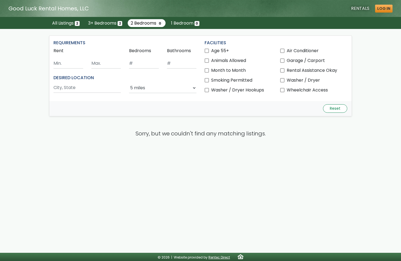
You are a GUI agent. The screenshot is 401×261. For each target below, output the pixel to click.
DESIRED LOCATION (73, 77)
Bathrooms (179, 51)
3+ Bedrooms (104, 23)
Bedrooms (140, 51)
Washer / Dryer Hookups (237, 90)
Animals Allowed (228, 60)
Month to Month (228, 70)
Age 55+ (220, 51)
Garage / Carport (306, 60)
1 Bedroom (184, 23)
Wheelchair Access (307, 90)
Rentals (360, 8)
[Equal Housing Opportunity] (240, 256)
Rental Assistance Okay (312, 70)
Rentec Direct (219, 257)
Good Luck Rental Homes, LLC (48, 8)
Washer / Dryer (303, 80)
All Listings (65, 23)
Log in (383, 8)
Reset (335, 108)
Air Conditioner (303, 51)
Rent (58, 51)
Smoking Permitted (231, 80)
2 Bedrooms (146, 23)
